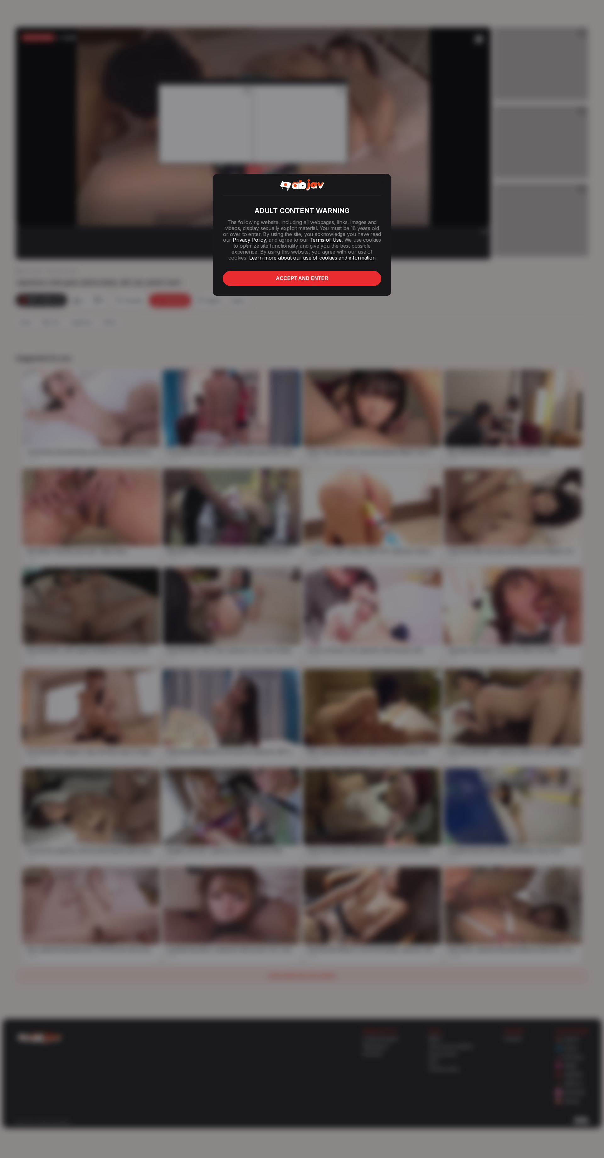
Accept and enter (302, 278)
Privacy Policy (249, 240)
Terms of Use (326, 240)
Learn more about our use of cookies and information (312, 258)
